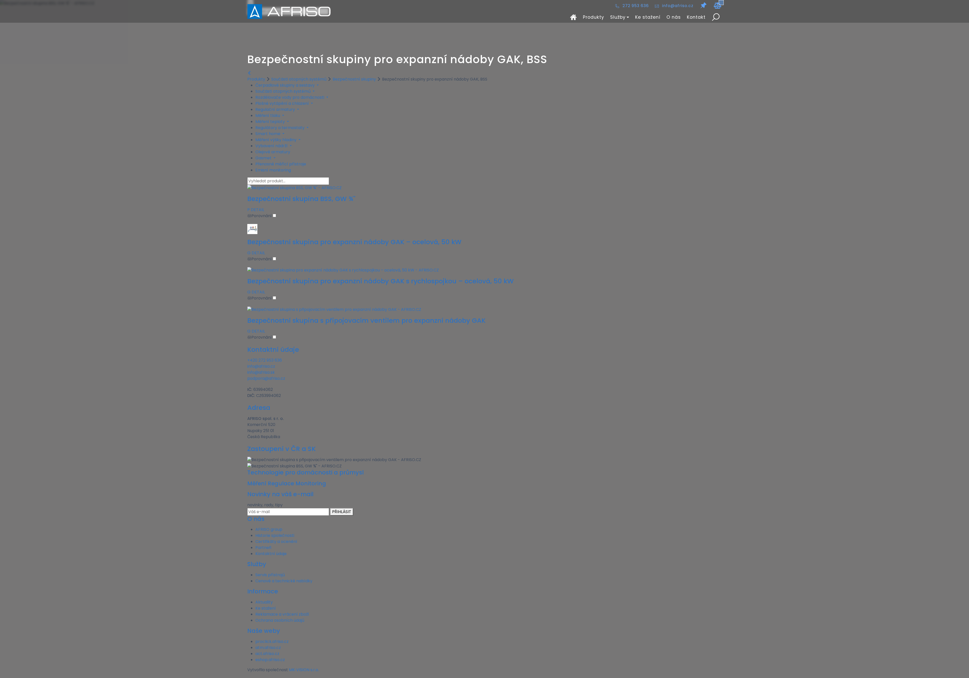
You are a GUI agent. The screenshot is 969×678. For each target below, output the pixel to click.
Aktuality (264, 602)
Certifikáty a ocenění (276, 541)
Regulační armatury (275, 109)
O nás (673, 17)
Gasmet (264, 158)
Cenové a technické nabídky (283, 581)
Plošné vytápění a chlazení (282, 103)
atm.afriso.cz (268, 647)
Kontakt (696, 17)
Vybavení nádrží (272, 146)
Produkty (593, 17)
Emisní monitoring (273, 170)
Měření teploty (270, 121)
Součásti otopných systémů (299, 79)
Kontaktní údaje (271, 554)
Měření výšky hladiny (276, 140)
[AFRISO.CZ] (289, 11)
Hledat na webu (716, 17)
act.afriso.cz (267, 654)
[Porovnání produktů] (718, 5)
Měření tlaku (268, 115)
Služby (618, 17)
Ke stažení (647, 17)
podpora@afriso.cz (266, 378)
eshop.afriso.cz (270, 660)
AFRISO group (268, 529)
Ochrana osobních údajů (279, 620)
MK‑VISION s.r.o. (304, 670)
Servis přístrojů (270, 575)
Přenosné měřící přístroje (280, 164)
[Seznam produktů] (703, 5)
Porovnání (262, 216)
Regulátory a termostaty (280, 128)
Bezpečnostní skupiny (354, 79)
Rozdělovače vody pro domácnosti (290, 97)
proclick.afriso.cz (272, 641)
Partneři (263, 547)
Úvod (573, 17)
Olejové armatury (272, 152)
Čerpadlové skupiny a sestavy (285, 85)
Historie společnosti (274, 535)
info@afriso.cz (677, 6)
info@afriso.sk (261, 372)
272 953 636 (636, 6)
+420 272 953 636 (264, 360)
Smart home (268, 134)
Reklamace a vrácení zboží (282, 614)
